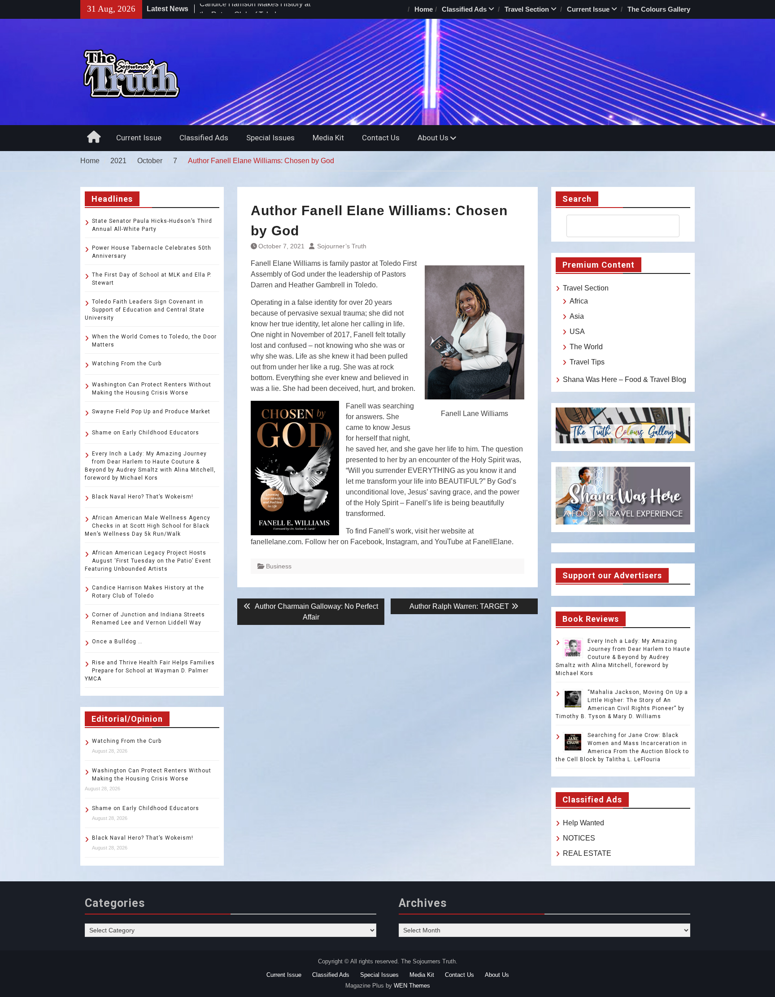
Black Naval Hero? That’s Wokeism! (142, 497)
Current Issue (588, 9)
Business (279, 566)
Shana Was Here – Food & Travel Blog (624, 379)
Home (423, 9)
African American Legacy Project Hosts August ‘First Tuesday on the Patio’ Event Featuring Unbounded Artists (148, 561)
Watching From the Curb (126, 363)
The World (586, 347)
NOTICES (579, 838)
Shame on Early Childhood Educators (145, 432)
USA (577, 331)
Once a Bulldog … (117, 641)
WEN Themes (412, 985)
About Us (433, 137)
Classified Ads (464, 9)
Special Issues (270, 137)
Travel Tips (587, 362)
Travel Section (527, 9)
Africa (579, 301)
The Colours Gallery (658, 9)
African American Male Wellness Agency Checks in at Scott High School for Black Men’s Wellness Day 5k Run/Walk (147, 526)
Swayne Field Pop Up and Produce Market (151, 411)
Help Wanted (583, 823)
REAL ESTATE (587, 853)
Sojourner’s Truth (341, 246)
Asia (577, 316)
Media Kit (328, 137)
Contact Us (381, 137)
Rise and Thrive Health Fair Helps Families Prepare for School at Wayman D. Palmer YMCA (150, 670)
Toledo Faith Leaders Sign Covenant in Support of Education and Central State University (145, 310)
